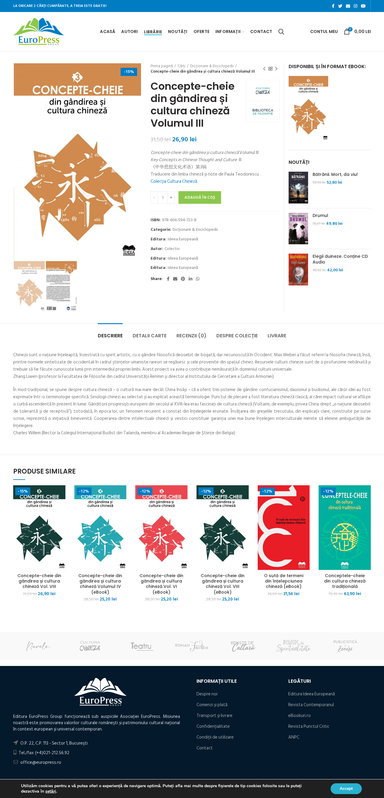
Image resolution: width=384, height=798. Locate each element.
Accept (346, 788)
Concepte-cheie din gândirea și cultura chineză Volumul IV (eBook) (100, 584)
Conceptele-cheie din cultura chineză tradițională (344, 581)
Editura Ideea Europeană (311, 694)
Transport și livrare (214, 715)
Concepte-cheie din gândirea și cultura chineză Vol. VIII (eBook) (222, 584)
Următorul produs (276, 69)
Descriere (110, 335)
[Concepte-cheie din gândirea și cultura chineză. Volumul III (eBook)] (308, 108)
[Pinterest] (183, 279)
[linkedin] (190, 279)
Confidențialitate (213, 726)
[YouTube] (363, 6)
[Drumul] (298, 229)
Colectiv (172, 248)
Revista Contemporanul (311, 705)
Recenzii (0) (191, 335)
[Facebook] (333, 6)
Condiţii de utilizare (215, 737)
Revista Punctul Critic (308, 726)
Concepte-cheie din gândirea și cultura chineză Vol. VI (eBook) (161, 584)
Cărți (181, 66)
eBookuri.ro (299, 715)
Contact (204, 748)
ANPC (293, 737)
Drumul (320, 215)
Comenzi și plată (211, 705)
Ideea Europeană (183, 239)
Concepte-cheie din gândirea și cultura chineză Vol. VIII (39, 581)
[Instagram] (355, 6)
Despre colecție (237, 335)
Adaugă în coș (199, 197)
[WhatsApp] (197, 279)
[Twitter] (340, 6)
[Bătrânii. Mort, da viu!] (298, 187)
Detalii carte (149, 335)
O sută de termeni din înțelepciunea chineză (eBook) (283, 581)
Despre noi (207, 694)
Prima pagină (162, 66)
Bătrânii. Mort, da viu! (335, 174)
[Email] (348, 6)
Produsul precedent (264, 69)
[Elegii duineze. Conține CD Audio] (298, 269)
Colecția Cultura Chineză (174, 181)
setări (50, 791)
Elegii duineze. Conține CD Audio (340, 259)
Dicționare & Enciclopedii (212, 66)
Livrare (277, 335)
